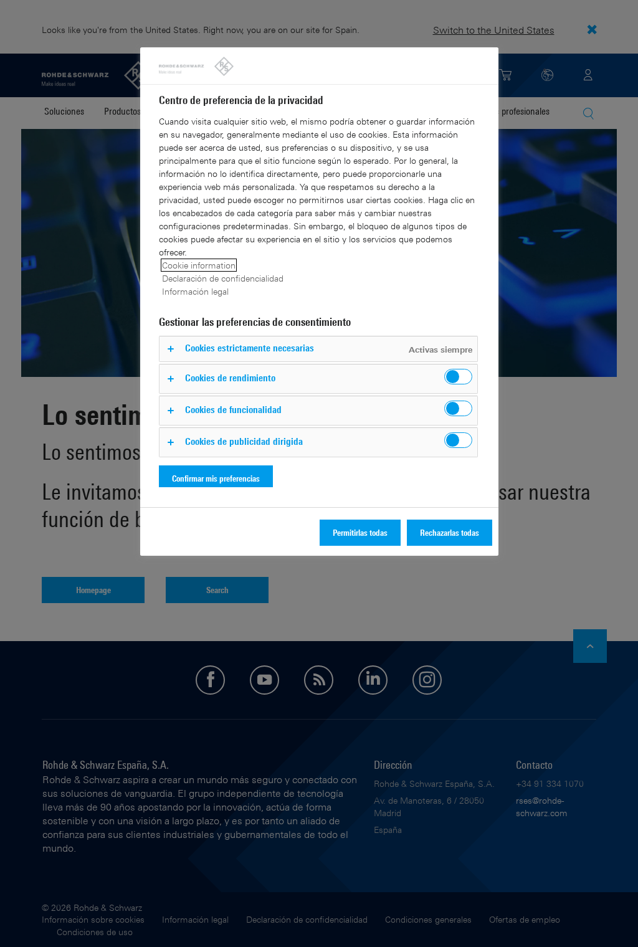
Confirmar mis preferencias (216, 478)
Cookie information (199, 265)
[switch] (458, 376)
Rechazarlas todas (449, 532)
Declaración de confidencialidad (222, 278)
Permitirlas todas (360, 532)
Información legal (195, 291)
